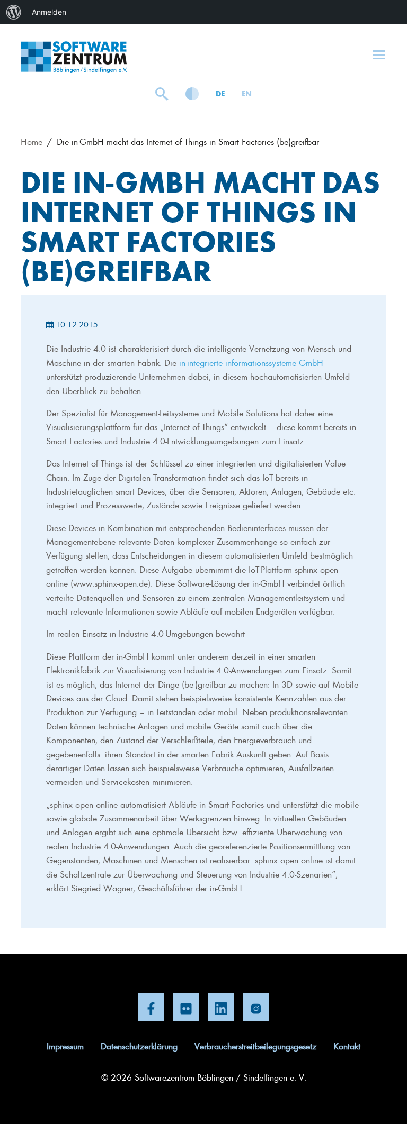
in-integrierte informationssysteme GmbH (251, 362)
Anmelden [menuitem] (49, 11)
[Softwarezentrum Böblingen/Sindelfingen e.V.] (74, 57)
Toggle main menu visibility (378, 54)
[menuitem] (14, 12)
